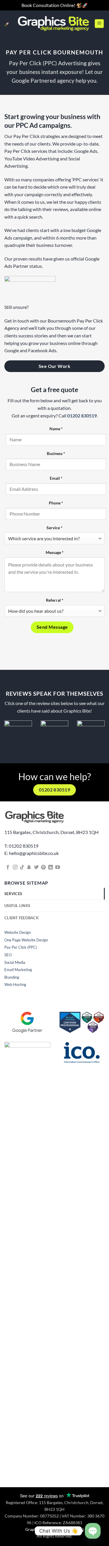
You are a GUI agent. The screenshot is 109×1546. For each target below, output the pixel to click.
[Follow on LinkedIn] (50, 867)
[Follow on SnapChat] (29, 867)
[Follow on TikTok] (22, 867)
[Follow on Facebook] (8, 867)
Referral (54, 600)
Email (56, 478)
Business (56, 453)
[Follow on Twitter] (36, 867)
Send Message (52, 627)
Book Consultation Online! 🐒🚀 (55, 5)
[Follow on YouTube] (57, 867)
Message (55, 552)
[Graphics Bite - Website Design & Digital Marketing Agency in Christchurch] (53, 23)
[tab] (54, 893)
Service (54, 527)
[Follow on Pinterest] (43, 867)
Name (56, 428)
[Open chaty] (93, 1531)
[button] (99, 23)
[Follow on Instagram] (15, 867)
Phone (56, 502)
